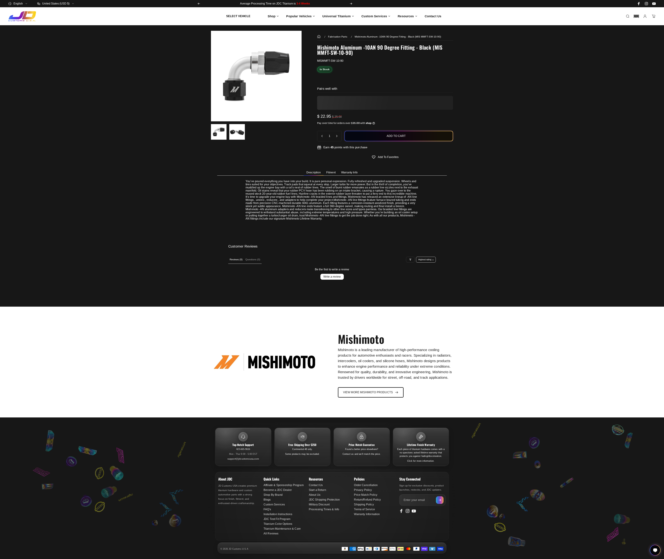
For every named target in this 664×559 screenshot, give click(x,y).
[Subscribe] (440, 500)
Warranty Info (349, 172)
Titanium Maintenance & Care (282, 528)
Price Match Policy (365, 494)
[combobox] (18, 3)
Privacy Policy (363, 489)
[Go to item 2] (237, 132)
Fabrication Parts (337, 36)
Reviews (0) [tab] (236, 259)
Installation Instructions (278, 514)
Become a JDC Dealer (278, 489)
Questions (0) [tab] (252, 259)
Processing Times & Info (324, 509)
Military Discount (319, 504)
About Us (314, 494)
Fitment (331, 172)
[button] (636, 16)
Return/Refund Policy (367, 499)
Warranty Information (367, 514)
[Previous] (199, 3)
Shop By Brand (273, 494)
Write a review (332, 276)
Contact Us (316, 485)
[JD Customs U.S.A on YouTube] (654, 3)
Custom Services (274, 504)
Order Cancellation (366, 485)
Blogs (267, 499)
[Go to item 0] (219, 132)
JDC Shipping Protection (324, 499)
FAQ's (267, 509)
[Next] (351, 3)
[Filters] (410, 260)
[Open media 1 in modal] (256, 76)
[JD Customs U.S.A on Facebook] (638, 3)
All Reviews (271, 533)
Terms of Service (364, 509)
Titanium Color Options (278, 523)
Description (313, 172)
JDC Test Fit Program (277, 519)
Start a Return (317, 489)
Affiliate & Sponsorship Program (284, 485)
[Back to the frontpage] (319, 36)
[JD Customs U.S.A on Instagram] (646, 3)
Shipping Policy (364, 504)
